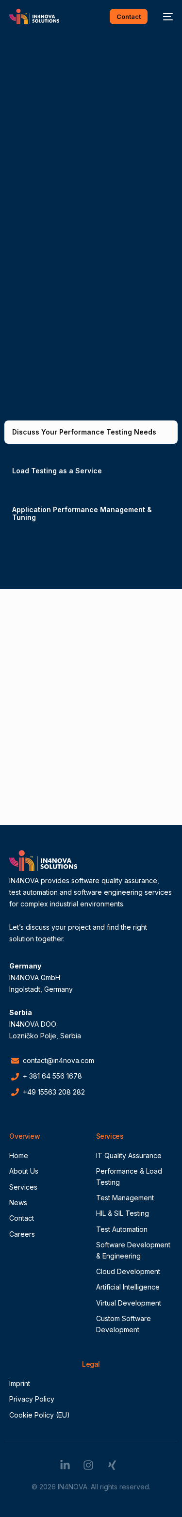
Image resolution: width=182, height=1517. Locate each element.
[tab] (90, 432)
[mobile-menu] (165, 16)
